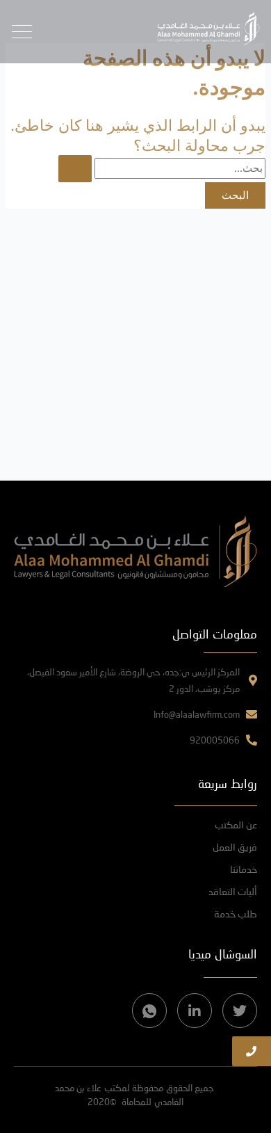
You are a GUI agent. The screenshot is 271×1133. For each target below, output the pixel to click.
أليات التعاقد (232, 891)
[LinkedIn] (194, 1010)
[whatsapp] (149, 1010)
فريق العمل (235, 847)
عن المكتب (236, 824)
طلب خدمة (235, 913)
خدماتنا (243, 869)
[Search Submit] (75, 168)
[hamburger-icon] (22, 31)
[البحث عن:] (161, 168)
